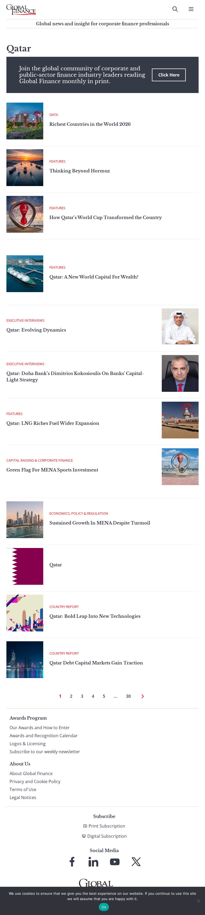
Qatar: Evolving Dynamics (36, 330)
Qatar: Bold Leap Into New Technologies (94, 616)
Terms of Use (23, 789)
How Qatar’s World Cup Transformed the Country (105, 217)
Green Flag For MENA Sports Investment (52, 470)
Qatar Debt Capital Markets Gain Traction (96, 663)
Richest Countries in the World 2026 (90, 124)
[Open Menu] (191, 9)
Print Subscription (107, 826)
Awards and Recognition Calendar (44, 736)
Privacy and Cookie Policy (35, 781)
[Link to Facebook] (72, 861)
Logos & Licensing (28, 744)
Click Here (168, 75)
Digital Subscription (107, 836)
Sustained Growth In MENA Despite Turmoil (99, 523)
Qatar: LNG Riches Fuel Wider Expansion (52, 423)
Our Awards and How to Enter (40, 728)
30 (128, 696)
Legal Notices (23, 797)
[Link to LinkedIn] (93, 861)
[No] (198, 901)
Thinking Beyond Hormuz (79, 171)
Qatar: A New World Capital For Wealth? (93, 277)
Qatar (55, 564)
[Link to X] (136, 861)
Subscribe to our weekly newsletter (45, 752)
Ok (103, 907)
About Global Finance (31, 773)
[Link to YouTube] (115, 861)
